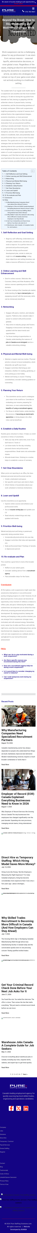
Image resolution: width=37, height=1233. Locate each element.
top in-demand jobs (24, 293)
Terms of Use (4, 1184)
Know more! (18, 3)
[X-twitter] (18, 1108)
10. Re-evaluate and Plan (13, 195)
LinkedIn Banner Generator (8, 1177)
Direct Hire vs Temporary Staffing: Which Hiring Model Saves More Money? (19, 211)
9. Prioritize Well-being (12, 193)
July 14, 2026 (6, 867)
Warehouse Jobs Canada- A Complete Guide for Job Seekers (20, 226)
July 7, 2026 (5, 934)
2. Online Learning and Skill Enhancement (18, 176)
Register (2, 1152)
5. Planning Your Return (12, 183)
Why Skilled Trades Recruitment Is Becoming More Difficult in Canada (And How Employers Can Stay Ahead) (20, 217)
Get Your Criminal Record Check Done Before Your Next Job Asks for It (18, 222)
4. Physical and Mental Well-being (16, 181)
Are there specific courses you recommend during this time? (15, 661)
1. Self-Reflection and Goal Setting (16, 174)
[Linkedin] (25, 1108)
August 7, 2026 (6, 807)
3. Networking (9, 179)
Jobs (1, 1131)
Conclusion (8, 198)
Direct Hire (3, 1138)
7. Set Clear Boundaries (12, 188)
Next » (25, 1074)
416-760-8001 (30, 12)
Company (3, 1127)
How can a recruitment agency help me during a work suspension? (18, 666)
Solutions (3, 1134)
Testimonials (4, 1170)
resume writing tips (16, 510)
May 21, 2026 (6, 1052)
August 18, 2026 (7, 743)
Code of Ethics (4, 1174)
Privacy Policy (4, 1181)
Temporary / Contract (7, 1141)
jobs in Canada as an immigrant (16, 342)
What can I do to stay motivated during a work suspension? (19, 655)
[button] (18, 655)
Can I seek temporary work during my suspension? (17, 677)
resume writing (21, 256)
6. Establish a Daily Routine (13, 186)
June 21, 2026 (6, 994)
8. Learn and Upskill (11, 190)
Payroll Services (5, 1145)
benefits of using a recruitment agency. (19, 408)
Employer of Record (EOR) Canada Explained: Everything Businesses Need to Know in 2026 (20, 207)
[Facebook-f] (11, 1108)
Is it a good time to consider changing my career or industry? (19, 672)
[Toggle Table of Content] (32, 171)
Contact (2, 1163)
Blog (1, 1167)
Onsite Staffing (4, 1148)
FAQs (6, 200)
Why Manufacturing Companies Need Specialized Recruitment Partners (18, 203)
